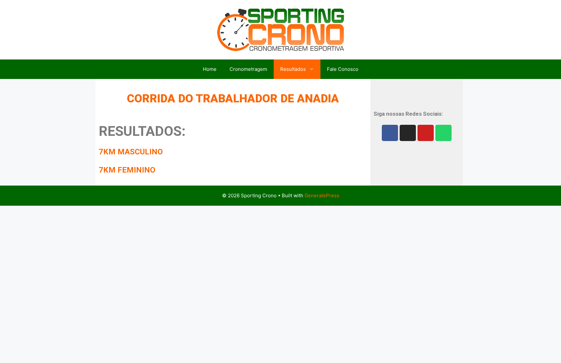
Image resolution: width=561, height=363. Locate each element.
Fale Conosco (342, 69)
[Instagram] (408, 133)
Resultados (293, 69)
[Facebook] (390, 133)
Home (210, 69)
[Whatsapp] (443, 133)
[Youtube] (426, 133)
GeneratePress (322, 195)
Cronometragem (248, 69)
